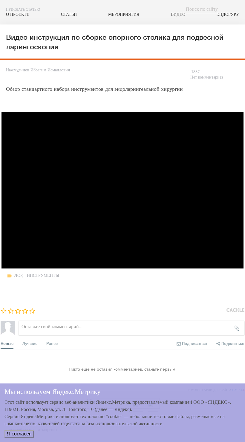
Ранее (52, 343)
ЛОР (18, 275)
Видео (178, 14)
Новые (7, 343)
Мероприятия (123, 14)
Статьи (69, 14)
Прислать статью (23, 9)
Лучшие (29, 343)
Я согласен (19, 433)
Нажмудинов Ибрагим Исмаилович (38, 70)
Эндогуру (228, 14)
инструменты (43, 275)
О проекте (17, 14)
